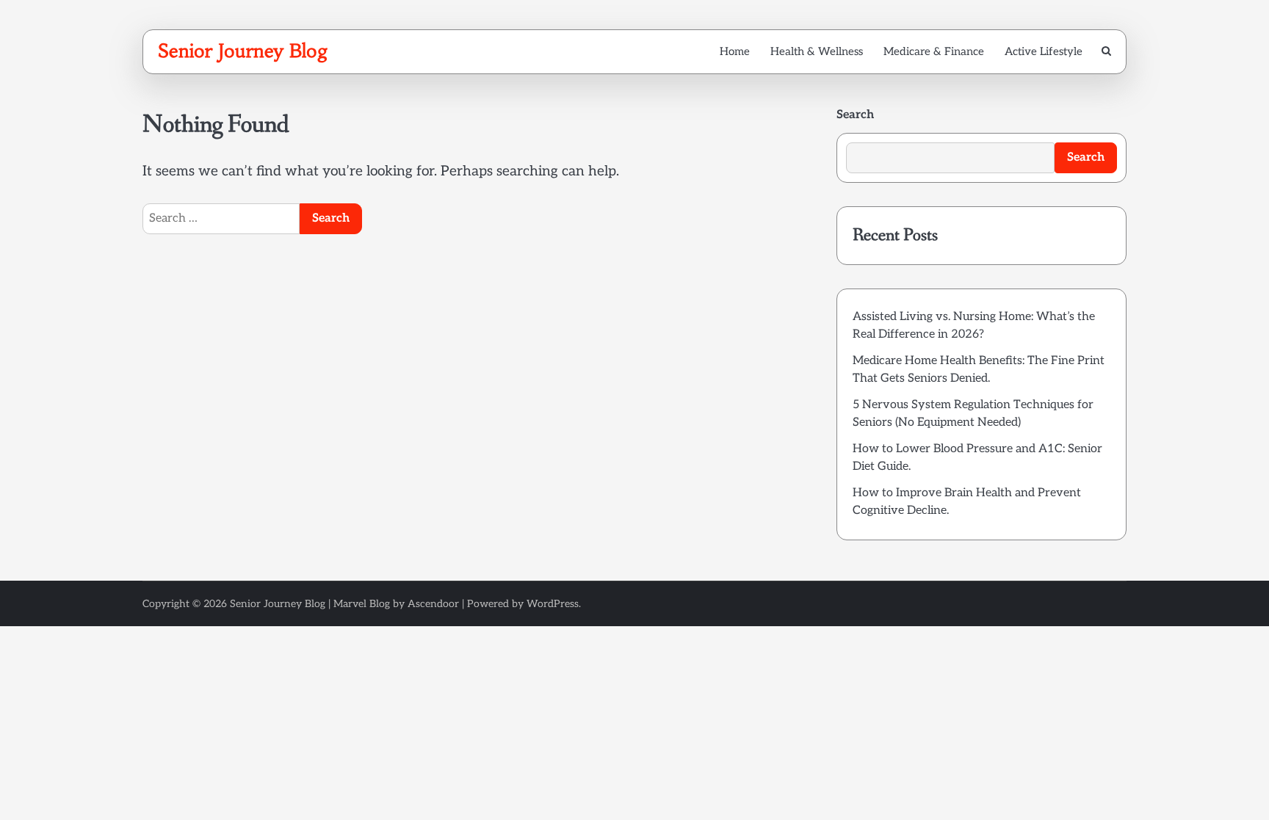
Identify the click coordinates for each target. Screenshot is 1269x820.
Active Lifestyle (1043, 51)
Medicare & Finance (933, 51)
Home (735, 51)
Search (855, 115)
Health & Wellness (816, 51)
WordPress (553, 604)
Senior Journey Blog (243, 50)
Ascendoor (433, 604)
